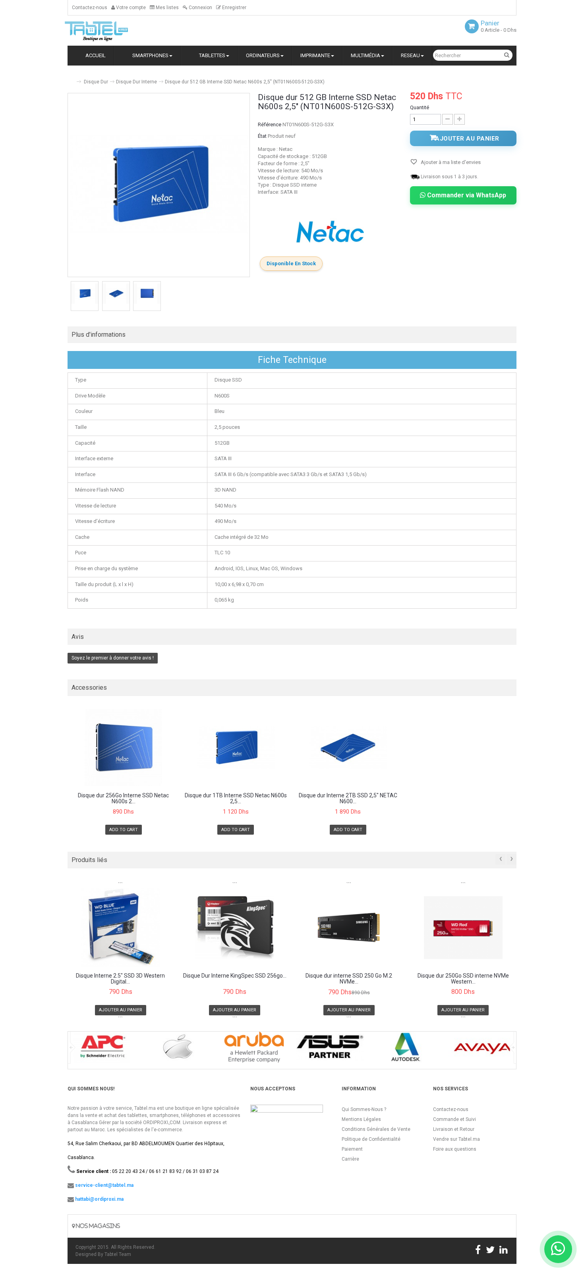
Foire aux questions (454, 1149)
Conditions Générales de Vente (376, 1129)
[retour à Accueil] (70, 78)
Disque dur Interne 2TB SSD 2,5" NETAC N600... (348, 798)
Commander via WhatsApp (465, 195)
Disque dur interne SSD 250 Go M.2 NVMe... (349, 979)
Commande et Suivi (454, 1119)
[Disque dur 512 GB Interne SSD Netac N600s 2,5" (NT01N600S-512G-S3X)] (84, 294)
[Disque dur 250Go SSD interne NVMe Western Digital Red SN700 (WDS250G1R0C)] (463, 927)
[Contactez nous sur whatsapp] (558, 1249)
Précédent (68, 297)
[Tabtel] (107, 30)
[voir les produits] (102, 1050)
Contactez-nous (89, 7)
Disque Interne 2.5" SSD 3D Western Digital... (120, 979)
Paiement (352, 1149)
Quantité (419, 107)
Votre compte (130, 7)
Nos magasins (97, 1226)
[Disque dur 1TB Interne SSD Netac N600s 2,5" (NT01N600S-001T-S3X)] (236, 747)
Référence (269, 124)
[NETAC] (330, 232)
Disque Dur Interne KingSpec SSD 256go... (234, 976)
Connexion (200, 7)
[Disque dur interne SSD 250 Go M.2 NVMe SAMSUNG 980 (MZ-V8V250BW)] (349, 927)
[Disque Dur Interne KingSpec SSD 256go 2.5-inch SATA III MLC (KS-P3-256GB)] (235, 927)
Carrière (350, 1159)
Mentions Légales (361, 1119)
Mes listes (167, 7)
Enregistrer (233, 7)
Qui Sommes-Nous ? (364, 1109)
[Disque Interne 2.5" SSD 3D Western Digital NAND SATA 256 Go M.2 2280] (120, 927)
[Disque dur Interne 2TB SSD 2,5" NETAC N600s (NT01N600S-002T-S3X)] (348, 747)
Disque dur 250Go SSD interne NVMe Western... (463, 979)
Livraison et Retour (453, 1129)
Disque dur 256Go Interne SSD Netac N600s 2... (123, 798)
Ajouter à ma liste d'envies (450, 162)
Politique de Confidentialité (371, 1139)
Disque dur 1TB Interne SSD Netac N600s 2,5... (236, 798)
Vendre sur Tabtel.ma (456, 1139)
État (262, 136)
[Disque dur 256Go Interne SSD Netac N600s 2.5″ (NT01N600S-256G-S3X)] (123, 747)
